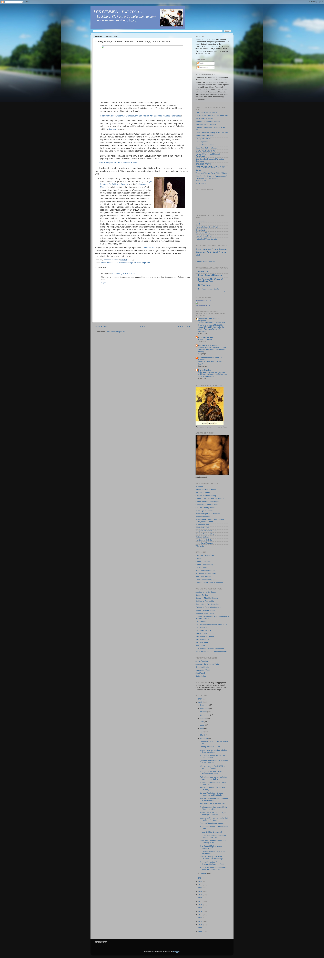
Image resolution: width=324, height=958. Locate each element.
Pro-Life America (202, 639)
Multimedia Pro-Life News (206, 574)
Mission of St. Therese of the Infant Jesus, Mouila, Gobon (210, 521)
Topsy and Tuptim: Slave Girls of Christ (211, 173)
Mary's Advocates (203, 517)
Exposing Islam (202, 142)
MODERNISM (201, 183)
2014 (200, 911)
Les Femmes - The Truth (203, 300)
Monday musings (126, 263)
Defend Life (203, 271)
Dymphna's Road (205, 337)
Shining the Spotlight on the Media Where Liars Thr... (213, 808)
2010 (200, 924)
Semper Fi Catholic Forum (206, 531)
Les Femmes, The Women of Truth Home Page (210, 280)
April (202, 732)
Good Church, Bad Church (206, 148)
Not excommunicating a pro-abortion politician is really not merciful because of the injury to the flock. (212, 374)
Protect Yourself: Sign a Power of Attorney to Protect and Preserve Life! (211, 252)
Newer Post (101, 326)
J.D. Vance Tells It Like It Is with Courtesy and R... (212, 789)
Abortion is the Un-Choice (206, 592)
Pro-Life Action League (205, 636)
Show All (226, 292)
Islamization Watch (203, 670)
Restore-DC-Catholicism (208, 345)
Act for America (202, 661)
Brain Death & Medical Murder (208, 122)
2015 (200, 908)
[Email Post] (133, 260)
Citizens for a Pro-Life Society (207, 604)
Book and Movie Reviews (206, 125)
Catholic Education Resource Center (210, 498)
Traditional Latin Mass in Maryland (209, 583)
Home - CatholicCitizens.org (210, 275)
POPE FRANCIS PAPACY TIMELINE (210, 167)
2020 (200, 891)
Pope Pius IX (147, 263)
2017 (200, 901)
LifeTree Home (204, 285)
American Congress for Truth (207, 664)
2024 (200, 878)
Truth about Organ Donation (207, 239)
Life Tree (199, 224)
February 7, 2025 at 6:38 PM (123, 274)
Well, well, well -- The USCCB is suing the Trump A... (212, 767)
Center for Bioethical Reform (207, 598)
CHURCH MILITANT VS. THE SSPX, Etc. (212, 115)
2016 (200, 905)
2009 (200, 928)
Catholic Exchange (203, 561)
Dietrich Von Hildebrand (205, 136)
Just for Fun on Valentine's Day (212, 804)
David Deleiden (107, 263)
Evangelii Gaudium (203, 139)
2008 (200, 931)
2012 (200, 918)
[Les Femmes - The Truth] (197, 303)
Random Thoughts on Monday (212, 823)
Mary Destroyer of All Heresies (208, 514)
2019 (200, 895)
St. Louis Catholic (202, 537)
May (202, 728)
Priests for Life (201, 633)
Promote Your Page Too (203, 305)
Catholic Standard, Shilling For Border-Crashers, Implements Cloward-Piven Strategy (212, 350)
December (204, 705)
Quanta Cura (149, 248)
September (205, 715)
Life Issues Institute (203, 630)
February (204, 738)
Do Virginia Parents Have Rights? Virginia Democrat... (213, 852)
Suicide (198, 170)
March (203, 735)
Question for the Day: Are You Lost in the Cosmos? (214, 762)
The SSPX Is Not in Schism (206, 112)
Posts (201, 63)
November (204, 708)
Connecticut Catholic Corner (207, 504)
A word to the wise (205, 339)
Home (143, 326)
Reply (103, 283)
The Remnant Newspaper (206, 580)
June (202, 725)
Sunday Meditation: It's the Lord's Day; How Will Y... (213, 756)
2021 (200, 888)
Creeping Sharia (202, 667)
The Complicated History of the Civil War (212, 133)
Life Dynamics (201, 627)
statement (112, 129)
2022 (200, 885)
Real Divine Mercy (203, 233)
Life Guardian (201, 221)
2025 (200, 702)
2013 (200, 915)
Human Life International (205, 610)
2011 (200, 921)
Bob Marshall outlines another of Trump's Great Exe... (213, 836)
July (202, 722)
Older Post (184, 326)
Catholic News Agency (204, 564)
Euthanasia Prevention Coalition (208, 607)
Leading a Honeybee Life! (210, 747)
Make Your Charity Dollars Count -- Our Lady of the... (214, 842)
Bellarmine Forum (203, 492)
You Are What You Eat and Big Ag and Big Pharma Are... (213, 813)
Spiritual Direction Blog (205, 534)
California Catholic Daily (205, 555)
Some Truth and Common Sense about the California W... (213, 868)
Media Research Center (205, 571)
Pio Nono (137, 263)
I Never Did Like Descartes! (211, 832)
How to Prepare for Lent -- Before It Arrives (118, 162)
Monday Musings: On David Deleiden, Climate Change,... (212, 858)
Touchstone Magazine (204, 543)
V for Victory (200, 546)
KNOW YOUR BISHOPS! (205, 151)
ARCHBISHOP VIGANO (205, 119)
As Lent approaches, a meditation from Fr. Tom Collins (213, 778)
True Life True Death (204, 236)
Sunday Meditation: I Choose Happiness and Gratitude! (211, 794)
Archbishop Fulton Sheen (206, 489)
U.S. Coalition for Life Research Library (211, 652)
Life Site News (201, 567)
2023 (200, 881)
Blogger (176, 952)
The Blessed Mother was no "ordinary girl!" (211, 847)
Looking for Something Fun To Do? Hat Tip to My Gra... (214, 819)
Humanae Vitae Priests (205, 613)
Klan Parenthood (202, 621)
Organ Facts (201, 230)
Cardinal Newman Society (206, 496)
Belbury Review (202, 595)
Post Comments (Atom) (115, 332)
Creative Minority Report (205, 508)
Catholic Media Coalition (205, 262)
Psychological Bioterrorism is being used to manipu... (214, 799)
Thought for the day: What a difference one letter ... (211, 772)
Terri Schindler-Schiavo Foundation (210, 649)
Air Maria (199, 486)
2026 (200, 699)
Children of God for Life (205, 601)
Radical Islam (201, 676)
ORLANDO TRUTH (203, 164)
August (203, 718)
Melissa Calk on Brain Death (207, 227)
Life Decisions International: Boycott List (211, 624)
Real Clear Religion (203, 577)
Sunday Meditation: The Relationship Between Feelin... (213, 863)
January (203, 874)
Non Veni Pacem (202, 528)
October (203, 712)
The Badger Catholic (204, 540)
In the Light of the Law (204, 511)
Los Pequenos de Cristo (208, 289)
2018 (200, 898)
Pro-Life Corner (202, 642)
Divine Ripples (204, 370)
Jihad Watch (200, 673)
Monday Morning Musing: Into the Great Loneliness (213, 751)
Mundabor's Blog (202, 525)
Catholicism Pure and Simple (207, 501)
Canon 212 (200, 558)
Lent (116, 263)
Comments (203, 67)
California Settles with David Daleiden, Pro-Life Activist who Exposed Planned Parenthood (140, 116)
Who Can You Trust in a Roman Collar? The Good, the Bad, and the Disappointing (211, 178)
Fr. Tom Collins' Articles (205, 145)
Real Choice (200, 646)
